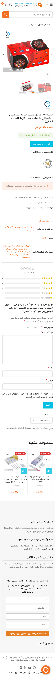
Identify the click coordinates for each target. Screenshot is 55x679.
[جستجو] (5, 14)
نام (50, 368)
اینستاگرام (48, 549)
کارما (44, 238)
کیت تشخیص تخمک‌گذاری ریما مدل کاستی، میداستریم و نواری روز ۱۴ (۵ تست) (15, 479)
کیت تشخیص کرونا (35, 207)
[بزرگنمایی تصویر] (47, 74)
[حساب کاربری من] (10, 5)
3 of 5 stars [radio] (32, 327)
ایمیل (49, 380)
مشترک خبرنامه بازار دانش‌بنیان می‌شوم (27, 633)
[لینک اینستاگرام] (34, 667)
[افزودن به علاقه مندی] (32, 455)
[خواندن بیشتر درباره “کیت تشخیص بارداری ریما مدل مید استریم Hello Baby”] (49, 471)
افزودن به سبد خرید (41, 144)
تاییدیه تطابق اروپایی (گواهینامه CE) (17, 250)
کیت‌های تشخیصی (37, 24)
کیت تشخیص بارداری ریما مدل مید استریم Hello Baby (40, 479)
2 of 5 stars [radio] (35, 327)
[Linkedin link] (25, 667)
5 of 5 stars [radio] (28, 327)
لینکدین (37, 549)
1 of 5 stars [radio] (37, 327)
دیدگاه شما (47, 332)
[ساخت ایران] (48, 163)
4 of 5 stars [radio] (30, 327)
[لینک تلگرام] (21, 667)
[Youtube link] (29, 667)
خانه (50, 24)
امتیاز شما (47, 327)
